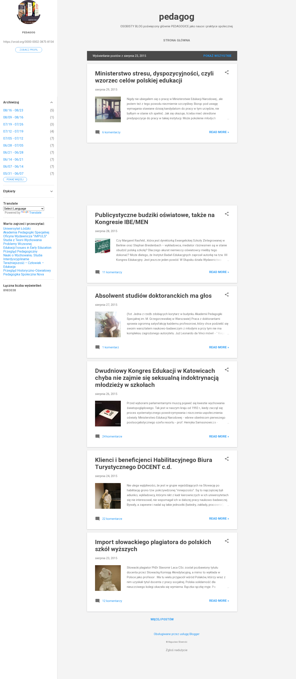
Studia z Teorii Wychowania (22, 240)
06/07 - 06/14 (13, 166)
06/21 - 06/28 (13, 152)
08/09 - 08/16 (13, 117)
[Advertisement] (253, 111)
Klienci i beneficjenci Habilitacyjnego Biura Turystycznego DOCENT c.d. (153, 463)
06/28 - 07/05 (13, 145)
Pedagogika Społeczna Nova (23, 274)
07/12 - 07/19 (13, 131)
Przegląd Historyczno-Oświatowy (27, 270)
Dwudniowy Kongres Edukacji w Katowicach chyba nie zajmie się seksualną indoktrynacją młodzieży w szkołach (157, 377)
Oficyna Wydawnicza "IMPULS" (25, 236)
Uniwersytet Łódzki (17, 228)
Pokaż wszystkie (217, 56)
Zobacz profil (29, 49)
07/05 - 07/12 (13, 138)
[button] (226, 72)
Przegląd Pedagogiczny (20, 251)
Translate (35, 212)
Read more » (219, 132)
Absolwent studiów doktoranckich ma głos (153, 295)
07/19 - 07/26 (13, 124)
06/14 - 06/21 (13, 159)
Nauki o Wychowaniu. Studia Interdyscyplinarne (22, 257)
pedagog (176, 16)
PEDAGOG (28, 32)
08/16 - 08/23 (13, 110)
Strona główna (176, 40)
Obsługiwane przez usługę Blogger (177, 634)
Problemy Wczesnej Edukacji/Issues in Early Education (27, 246)
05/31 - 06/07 (13, 173)
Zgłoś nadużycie (176, 650)
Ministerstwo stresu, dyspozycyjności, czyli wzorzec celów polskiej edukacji (154, 77)
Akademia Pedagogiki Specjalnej (26, 232)
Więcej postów (162, 619)
